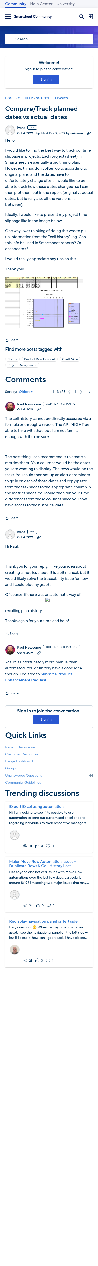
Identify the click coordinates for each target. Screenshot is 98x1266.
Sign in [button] (46, 79)
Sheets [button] (12, 359)
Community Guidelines (23, 782)
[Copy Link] (89, 133)
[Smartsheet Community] (33, 17)
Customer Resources (21, 754)
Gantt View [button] (70, 359)
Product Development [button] (39, 359)
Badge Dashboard (19, 761)
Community (15, 4)
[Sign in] (90, 16)
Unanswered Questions (49, 775)
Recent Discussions (20, 747)
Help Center (41, 4)
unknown (76, 133)
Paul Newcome (29, 404)
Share (12, 340)
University (65, 4)
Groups (11, 768)
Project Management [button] (22, 365)
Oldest (24, 392)
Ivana (21, 128)
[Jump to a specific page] (89, 392)
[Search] (81, 16)
